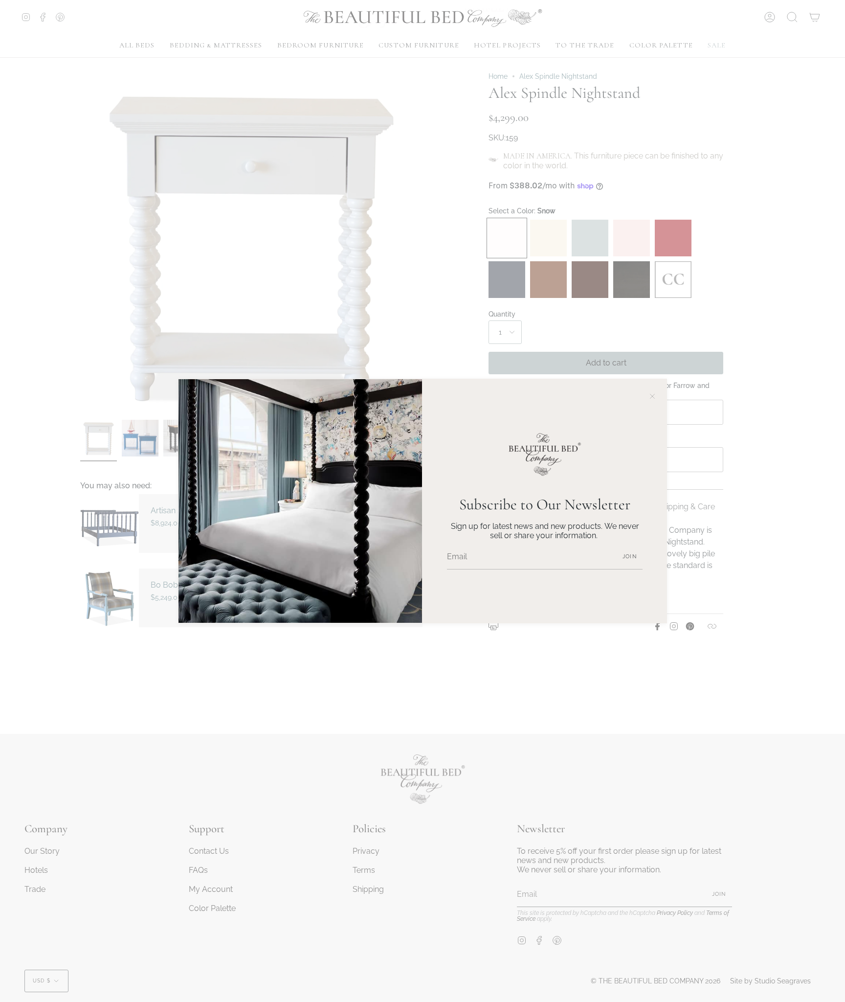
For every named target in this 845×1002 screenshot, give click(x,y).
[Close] (652, 393)
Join (630, 556)
